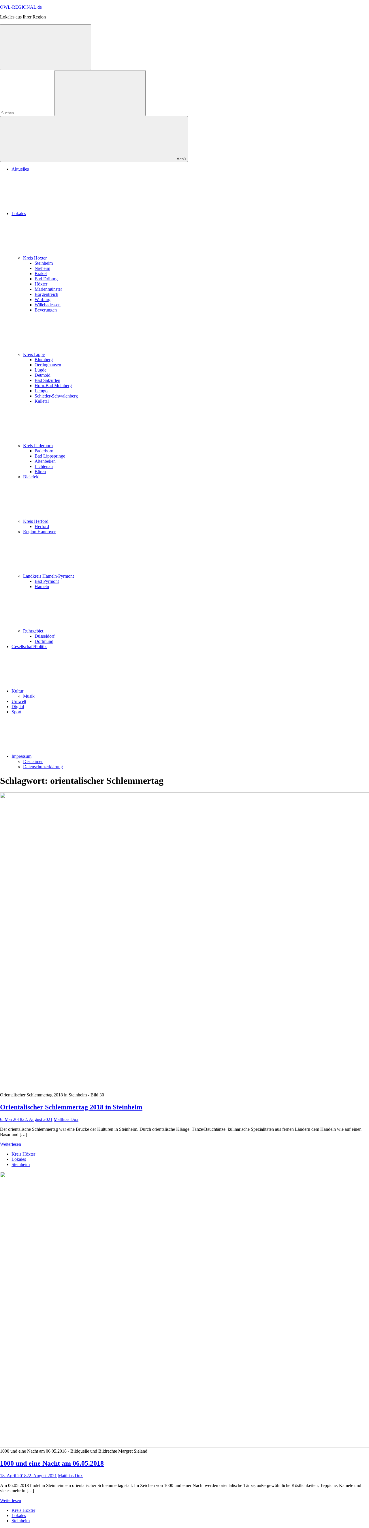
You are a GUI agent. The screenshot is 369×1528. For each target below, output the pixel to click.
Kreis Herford (35, 521)
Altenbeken (45, 461)
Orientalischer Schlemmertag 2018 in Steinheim (71, 1107)
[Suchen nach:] (27, 112)
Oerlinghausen (48, 364)
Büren (40, 471)
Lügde (40, 369)
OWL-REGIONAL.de (21, 7)
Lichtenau (44, 466)
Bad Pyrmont (47, 581)
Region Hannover (39, 531)
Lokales (19, 213)
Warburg (42, 299)
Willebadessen (48, 304)
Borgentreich (46, 294)
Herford (42, 526)
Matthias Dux (66, 1119)
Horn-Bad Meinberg (53, 385)
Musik (29, 696)
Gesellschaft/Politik (29, 646)
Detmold (42, 375)
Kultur (17, 691)
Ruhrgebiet (33, 630)
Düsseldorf (44, 636)
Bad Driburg (46, 278)
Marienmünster (48, 289)
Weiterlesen (10, 1144)
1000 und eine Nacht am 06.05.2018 (52, 1463)
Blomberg (44, 359)
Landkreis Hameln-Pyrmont (48, 576)
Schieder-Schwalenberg (56, 395)
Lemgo (41, 390)
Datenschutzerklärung (43, 766)
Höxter (41, 283)
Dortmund (44, 641)
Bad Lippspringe (50, 456)
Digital (18, 706)
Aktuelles (20, 169)
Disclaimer (33, 761)
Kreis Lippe (34, 354)
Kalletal (42, 401)
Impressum (21, 756)
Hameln (42, 586)
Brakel (41, 273)
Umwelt (19, 701)
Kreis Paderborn (38, 445)
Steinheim (44, 263)
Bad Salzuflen (47, 380)
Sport (16, 711)
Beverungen (46, 309)
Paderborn (44, 450)
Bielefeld (31, 476)
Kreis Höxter (35, 257)
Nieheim (42, 268)
